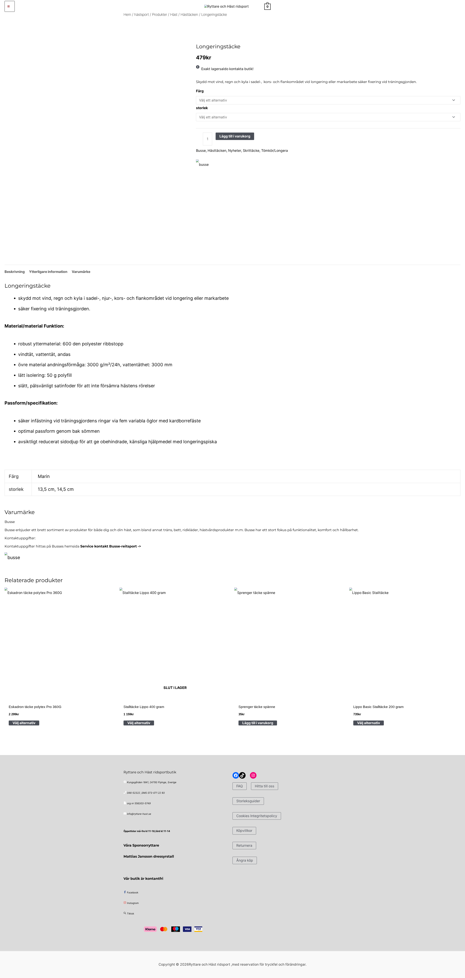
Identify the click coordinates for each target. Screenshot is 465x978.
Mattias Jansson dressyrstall (149, 856)
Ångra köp (244, 860)
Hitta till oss (264, 786)
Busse (201, 150)
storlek (202, 108)
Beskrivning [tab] (15, 271)
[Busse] (202, 164)
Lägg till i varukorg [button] (257, 723)
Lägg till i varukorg (234, 136)
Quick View (60, 693)
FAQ (239, 786)
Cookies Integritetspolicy (256, 816)
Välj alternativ (24, 723)
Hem (199, 35)
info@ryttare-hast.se (139, 813)
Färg (200, 91)
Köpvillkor (244, 830)
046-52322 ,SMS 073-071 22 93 (146, 792)
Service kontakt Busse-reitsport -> (110, 546)
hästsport (210, 35)
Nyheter (234, 150)
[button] (258, 6)
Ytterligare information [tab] (48, 271)
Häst (221, 35)
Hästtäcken (233, 35)
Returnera (244, 845)
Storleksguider (248, 801)
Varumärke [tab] (81, 271)
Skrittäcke (251, 150)
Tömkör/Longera (274, 150)
